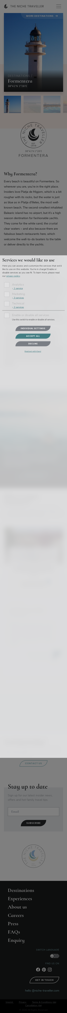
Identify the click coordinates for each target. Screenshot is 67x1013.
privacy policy (13, 276)
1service (17, 288)
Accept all (33, 336)
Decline (33, 343)
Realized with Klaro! (33, 351)
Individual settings (33, 328)
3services (18, 297)
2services (18, 307)
